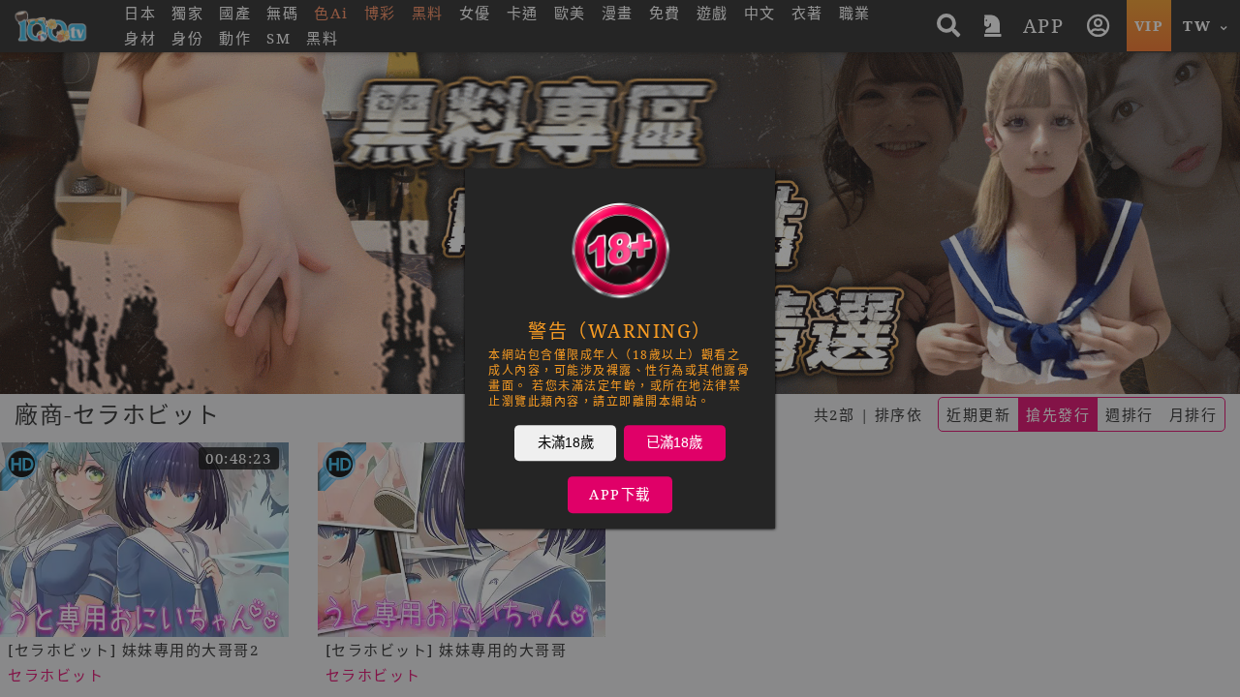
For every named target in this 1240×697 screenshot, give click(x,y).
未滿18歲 (566, 442)
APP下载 (620, 494)
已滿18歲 (674, 442)
